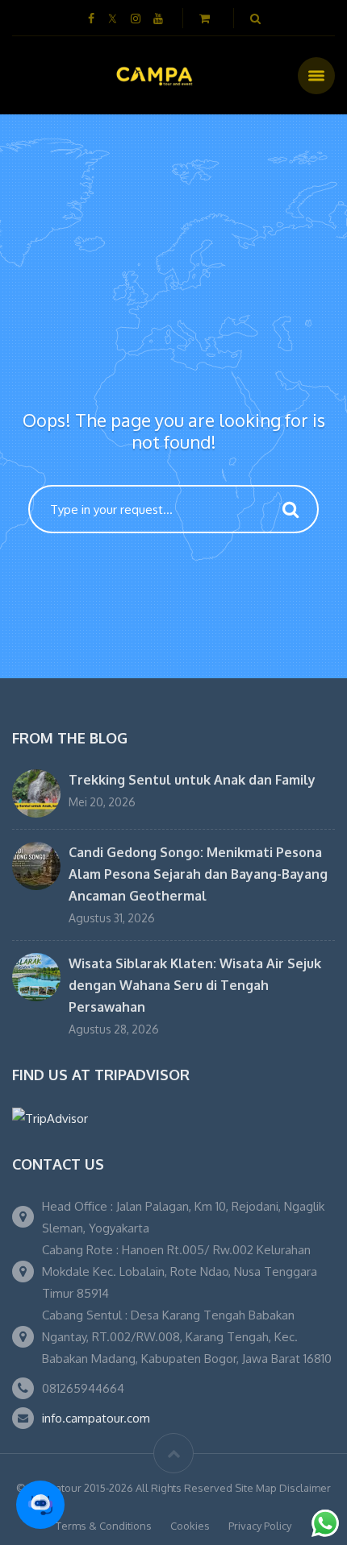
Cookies (190, 1525)
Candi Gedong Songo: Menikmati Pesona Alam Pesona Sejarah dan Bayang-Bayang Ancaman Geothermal (198, 874)
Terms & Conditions (104, 1525)
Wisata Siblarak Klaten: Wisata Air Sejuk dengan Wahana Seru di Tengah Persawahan (195, 985)
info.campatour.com (96, 1418)
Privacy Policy (259, 1525)
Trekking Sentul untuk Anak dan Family (192, 780)
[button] (40, 1505)
